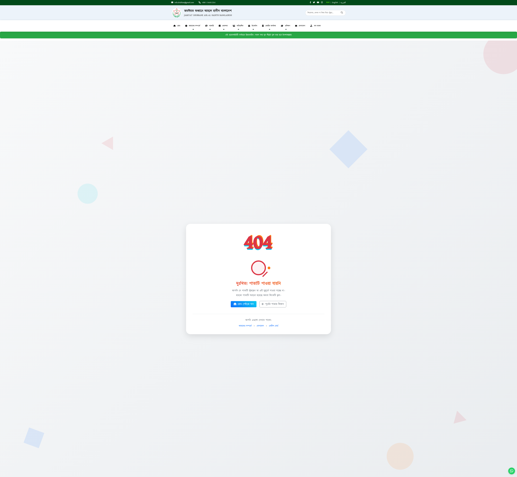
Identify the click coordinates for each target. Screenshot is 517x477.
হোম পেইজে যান (246, 304)
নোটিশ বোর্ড (273, 325)
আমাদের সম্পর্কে (245, 325)
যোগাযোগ (302, 25)
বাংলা (328, 2)
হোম (178, 25)
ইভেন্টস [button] (254, 25)
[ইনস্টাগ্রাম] (322, 2)
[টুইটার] (314, 2)
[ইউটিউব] (318, 2)
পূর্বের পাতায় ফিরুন (274, 304)
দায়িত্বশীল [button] (240, 25)
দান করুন (317, 25)
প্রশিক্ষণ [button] (287, 25)
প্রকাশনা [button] (225, 25)
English (335, 2)
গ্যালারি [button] (211, 25)
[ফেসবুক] (310, 2)
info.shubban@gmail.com (184, 2)
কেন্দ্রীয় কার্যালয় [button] (270, 25)
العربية (343, 2)
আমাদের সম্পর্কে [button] (194, 25)
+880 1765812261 (208, 2)
